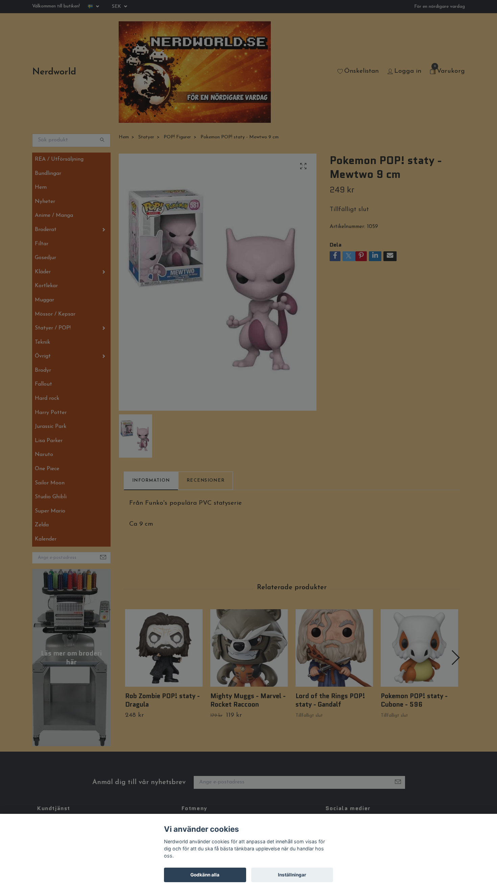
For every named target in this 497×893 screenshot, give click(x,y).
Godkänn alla (204, 874)
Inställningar (292, 874)
